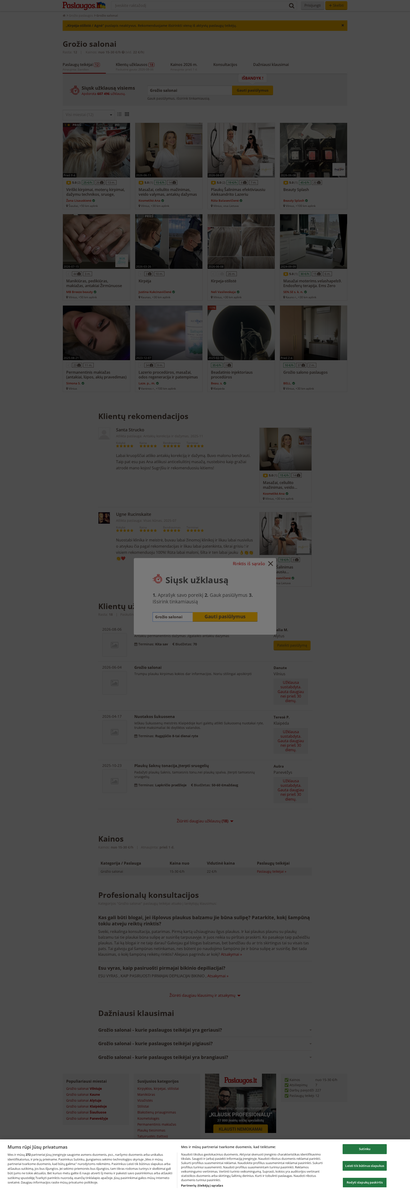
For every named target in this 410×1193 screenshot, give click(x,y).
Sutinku (364, 1149)
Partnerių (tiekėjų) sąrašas (202, 1185)
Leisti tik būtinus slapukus (364, 1166)
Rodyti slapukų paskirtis (365, 1182)
